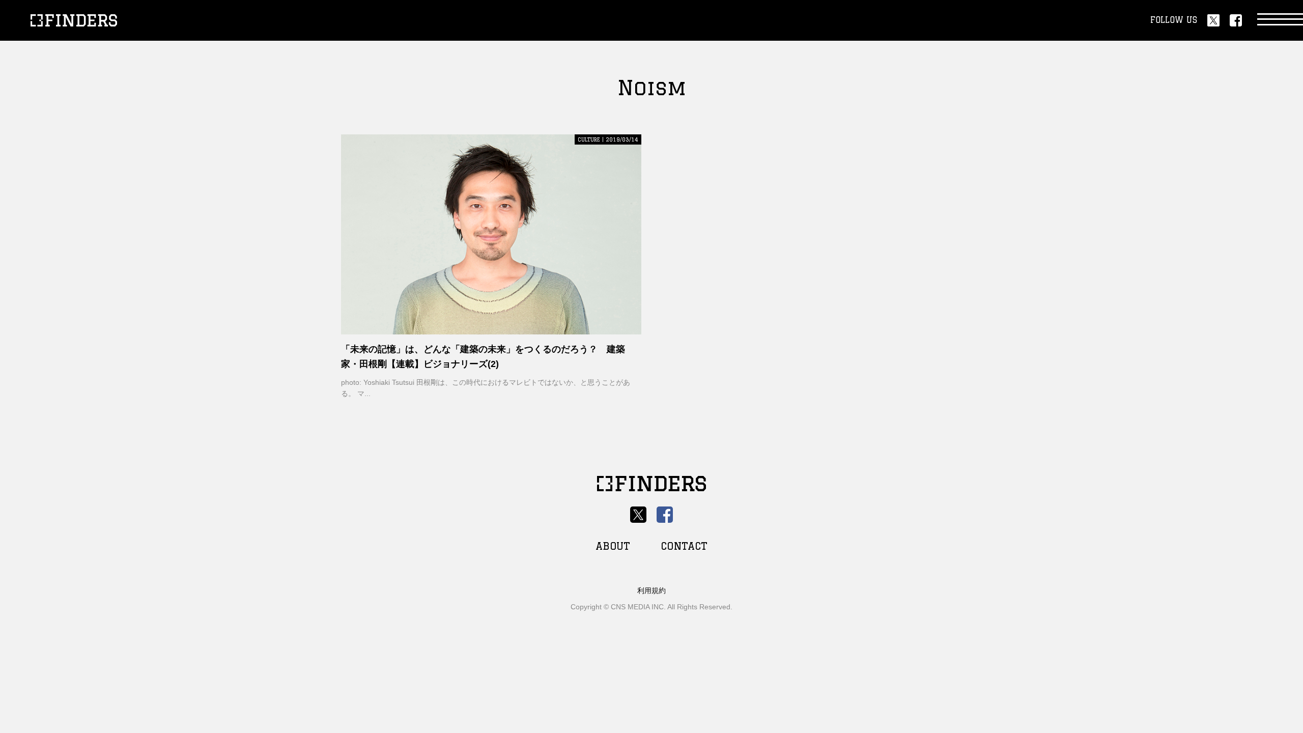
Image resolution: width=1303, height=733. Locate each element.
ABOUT (613, 546)
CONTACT (684, 546)
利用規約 (651, 590)
